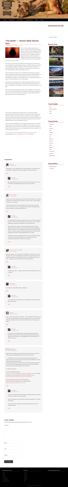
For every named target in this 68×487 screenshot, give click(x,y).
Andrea (10, 164)
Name (5, 442)
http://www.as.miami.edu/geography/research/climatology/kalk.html (20, 373)
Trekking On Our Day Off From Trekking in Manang (56, 95)
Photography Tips (52, 166)
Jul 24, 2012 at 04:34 (14, 296)
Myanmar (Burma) (52, 109)
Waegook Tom (12, 194)
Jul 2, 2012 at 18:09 (12, 251)
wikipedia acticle (24, 134)
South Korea (51, 151)
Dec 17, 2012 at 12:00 (13, 350)
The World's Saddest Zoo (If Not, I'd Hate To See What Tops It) (56, 54)
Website (5, 455)
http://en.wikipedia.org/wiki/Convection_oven (15, 382)
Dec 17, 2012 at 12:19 (15, 391)
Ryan (10, 312)
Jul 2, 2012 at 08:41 (14, 179)
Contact (4, 476)
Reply (7, 173)
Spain (50, 149)
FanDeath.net (16, 134)
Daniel (12, 177)
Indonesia (51, 132)
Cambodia (51, 124)
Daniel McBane (32, 485)
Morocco (51, 141)
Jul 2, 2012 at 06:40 (12, 196)
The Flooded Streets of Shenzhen (56, 65)
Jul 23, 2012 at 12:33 (13, 284)
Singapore (51, 147)
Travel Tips (51, 168)
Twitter (25, 472)
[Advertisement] (23, 30)
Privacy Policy (5, 478)
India (50, 130)
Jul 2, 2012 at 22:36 (14, 267)
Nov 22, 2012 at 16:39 (15, 330)
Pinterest (26, 478)
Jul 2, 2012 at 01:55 (12, 165)
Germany (51, 128)
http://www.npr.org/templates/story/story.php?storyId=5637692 (19, 376)
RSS (24, 480)
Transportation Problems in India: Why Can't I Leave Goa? (56, 85)
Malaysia (51, 138)
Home (4, 472)
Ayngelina (11, 283)
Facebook (25, 474)
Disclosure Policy (6, 480)
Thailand (51, 153)
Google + (25, 476)
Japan (50, 113)
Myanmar (51, 143)
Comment (6, 425)
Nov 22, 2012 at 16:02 (13, 313)
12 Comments (16, 45)
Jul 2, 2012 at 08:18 (14, 217)
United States (52, 155)
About (4, 474)
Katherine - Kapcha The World (14, 249)
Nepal (50, 145)
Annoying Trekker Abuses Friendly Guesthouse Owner (56, 75)
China (50, 111)
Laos (50, 107)
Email (5, 449)
